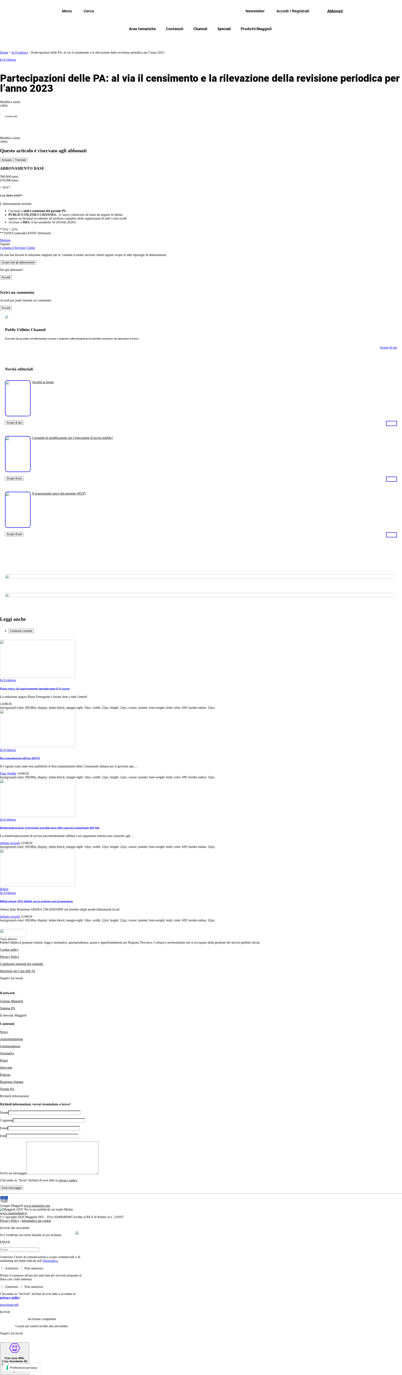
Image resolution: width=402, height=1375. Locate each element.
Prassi (4, 1060)
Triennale (20, 160)
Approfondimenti (11, 1039)
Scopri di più (14, 422)
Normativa (7, 1053)
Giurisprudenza (10, 1046)
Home (4, 52)
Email (4, 1128)
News (4, 1032)
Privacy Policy (9, 956)
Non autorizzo (33, 1268)
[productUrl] (18, 415)
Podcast (5, 1074)
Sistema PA (7, 1008)
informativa (50, 1260)
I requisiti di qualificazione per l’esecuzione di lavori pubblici (72, 438)
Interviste (6, 1067)
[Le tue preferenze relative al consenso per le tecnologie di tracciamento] (21, 1368)
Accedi (6, 277)
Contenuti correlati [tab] (21, 631)
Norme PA (7, 1089)
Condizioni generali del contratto (21, 964)
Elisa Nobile (8, 773)
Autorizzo (11, 1268)
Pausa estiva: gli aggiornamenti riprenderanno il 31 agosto (35, 688)
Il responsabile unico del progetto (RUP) (59, 493)
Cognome (6, 1120)
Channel (200, 29)
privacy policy (68, 1180)
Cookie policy (9, 949)
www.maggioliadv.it (13, 1213)
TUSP (111, 39)
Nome (4, 1112)
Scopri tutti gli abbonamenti (18, 262)
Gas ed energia (243, 39)
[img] (77, 1232)
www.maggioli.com (37, 1205)
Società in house (43, 382)
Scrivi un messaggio (13, 1173)
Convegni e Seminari (303, 39)
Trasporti (271, 39)
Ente (3, 1136)
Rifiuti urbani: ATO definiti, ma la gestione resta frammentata (36, 901)
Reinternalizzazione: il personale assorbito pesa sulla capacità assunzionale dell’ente (50, 827)
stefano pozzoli (10, 843)
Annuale (7, 160)
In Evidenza (20, 52)
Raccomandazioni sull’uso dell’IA (20, 758)
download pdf (9, 1304)
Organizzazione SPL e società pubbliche (191, 39)
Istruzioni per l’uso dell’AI (17, 971)
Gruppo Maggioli (11, 1001)
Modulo (5, 240)
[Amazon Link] (391, 423)
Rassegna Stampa (11, 1082)
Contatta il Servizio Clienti (17, 248)
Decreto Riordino (139, 39)
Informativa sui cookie (36, 1220)
